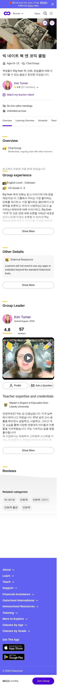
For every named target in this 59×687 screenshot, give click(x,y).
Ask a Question (44, 385)
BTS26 (43, 3)
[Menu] (51, 13)
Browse (16, 13)
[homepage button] (7, 13)
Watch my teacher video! (20, 94)
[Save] (52, 23)
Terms (30, 5)
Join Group (43, 681)
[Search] (45, 13)
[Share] (45, 23)
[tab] (7, 120)
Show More (28, 231)
